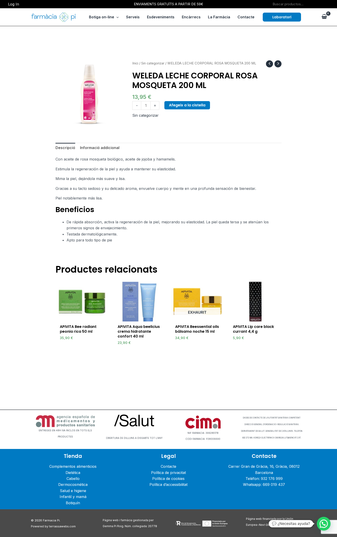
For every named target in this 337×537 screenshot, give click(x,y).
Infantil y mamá (73, 496)
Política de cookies (168, 478)
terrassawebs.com (62, 526)
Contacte (168, 466)
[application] (116, 17)
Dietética (73, 472)
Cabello (73, 478)
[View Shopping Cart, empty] (324, 17)
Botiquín (73, 503)
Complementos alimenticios (73, 466)
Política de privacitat (168, 472)
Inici (135, 63)
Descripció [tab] (65, 147)
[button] (282, 17)
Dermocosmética (73, 484)
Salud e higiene (73, 490)
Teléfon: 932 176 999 (264, 478)
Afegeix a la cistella (187, 105)
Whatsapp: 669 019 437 (264, 484)
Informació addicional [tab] (99, 147)
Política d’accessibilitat (168, 484)
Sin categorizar (152, 63)
